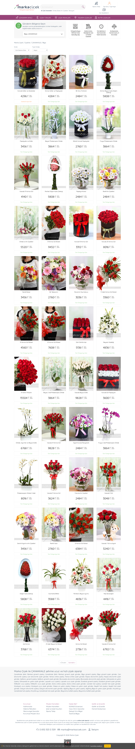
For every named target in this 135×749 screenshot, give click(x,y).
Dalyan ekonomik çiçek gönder (51, 689)
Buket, (59, 10)
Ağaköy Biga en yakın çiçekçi (74, 689)
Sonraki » (71, 663)
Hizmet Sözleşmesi (99, 709)
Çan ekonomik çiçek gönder (38, 677)
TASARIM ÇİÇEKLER (85, 18)
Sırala (15, 47)
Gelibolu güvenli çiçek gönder (48, 679)
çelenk (31, 722)
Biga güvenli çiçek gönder (107, 674)
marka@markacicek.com (73, 729)
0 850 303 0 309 (48, 729)
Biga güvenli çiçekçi (88, 674)
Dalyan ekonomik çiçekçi (29, 689)
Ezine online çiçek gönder (76, 684)
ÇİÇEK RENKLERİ (64, 18)
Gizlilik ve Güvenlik (98, 706)
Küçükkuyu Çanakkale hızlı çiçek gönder (45, 691)
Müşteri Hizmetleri (52, 706)
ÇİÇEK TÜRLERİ (45, 18)
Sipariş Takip (50, 711)
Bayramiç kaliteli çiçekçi (69, 691)
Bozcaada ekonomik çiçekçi (70, 679)
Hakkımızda (27, 706)
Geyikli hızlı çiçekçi (101, 686)
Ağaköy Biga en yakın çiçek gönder (99, 689)
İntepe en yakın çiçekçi (61, 686)
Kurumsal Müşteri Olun (31, 714)
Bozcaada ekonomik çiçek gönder (93, 679)
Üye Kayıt (113, 6)
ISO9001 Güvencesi (76, 706)
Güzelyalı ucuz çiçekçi (22, 686)
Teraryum (71, 10)
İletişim (95, 729)
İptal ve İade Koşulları (54, 709)
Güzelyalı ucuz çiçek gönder (41, 686)
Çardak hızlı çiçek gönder (111, 684)
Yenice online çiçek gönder (75, 677)
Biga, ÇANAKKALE (30, 34)
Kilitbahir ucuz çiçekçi (22, 684)
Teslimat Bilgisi (74, 714)
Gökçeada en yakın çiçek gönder (32, 681)
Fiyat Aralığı (36, 47)
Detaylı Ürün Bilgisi (75, 711)
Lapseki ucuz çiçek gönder (70, 681)
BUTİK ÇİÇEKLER (104, 18)
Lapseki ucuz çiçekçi (52, 681)
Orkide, (55, 10)
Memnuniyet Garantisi (31, 711)
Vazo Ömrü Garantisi (76, 709)
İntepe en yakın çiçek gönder (82, 686)
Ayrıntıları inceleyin (96, 746)
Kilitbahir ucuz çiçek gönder (41, 684)
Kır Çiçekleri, (64, 10)
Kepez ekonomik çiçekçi (94, 677)
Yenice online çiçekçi (56, 677)
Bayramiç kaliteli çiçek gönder (90, 691)
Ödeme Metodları (29, 709)
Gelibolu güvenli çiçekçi (28, 679)
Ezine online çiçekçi (59, 684)
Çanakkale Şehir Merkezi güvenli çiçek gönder (62, 674)
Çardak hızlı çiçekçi (94, 684)
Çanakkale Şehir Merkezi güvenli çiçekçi (29, 674)
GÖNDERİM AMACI (25, 18)
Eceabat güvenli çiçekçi (89, 681)
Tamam (107, 746)
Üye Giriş (105, 6)
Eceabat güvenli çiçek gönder (110, 681)
